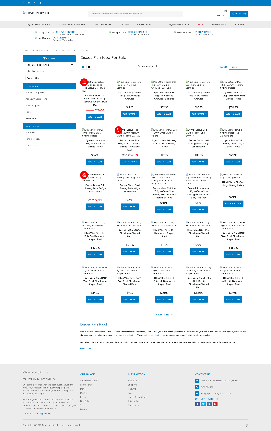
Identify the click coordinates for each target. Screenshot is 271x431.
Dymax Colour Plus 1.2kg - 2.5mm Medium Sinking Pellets (233, 95)
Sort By (224, 67)
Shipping (132, 385)
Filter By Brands (34, 71)
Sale (200, 24)
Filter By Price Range (37, 65)
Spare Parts (86, 385)
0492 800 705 (207, 387)
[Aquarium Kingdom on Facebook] (23, 3)
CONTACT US (239, 13)
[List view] (89, 67)
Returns (132, 389)
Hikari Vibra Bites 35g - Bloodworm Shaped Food (164, 233)
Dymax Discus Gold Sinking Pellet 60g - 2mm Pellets (130, 188)
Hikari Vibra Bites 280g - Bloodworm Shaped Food (130, 233)
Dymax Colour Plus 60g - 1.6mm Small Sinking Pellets (164, 143)
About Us (30, 132)
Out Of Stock (130, 161)
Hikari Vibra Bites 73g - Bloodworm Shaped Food (198, 233)
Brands (239, 24)
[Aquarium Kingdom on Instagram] (28, 3)
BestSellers (85, 401)
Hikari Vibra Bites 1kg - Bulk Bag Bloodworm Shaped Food (95, 236)
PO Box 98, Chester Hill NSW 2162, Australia (220, 381)
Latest (83, 397)
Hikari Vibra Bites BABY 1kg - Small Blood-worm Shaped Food (233, 236)
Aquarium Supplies (38, 24)
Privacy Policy (135, 401)
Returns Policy (33, 139)
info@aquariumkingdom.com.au (216, 393)
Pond (83, 389)
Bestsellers (219, 24)
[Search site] (180, 14)
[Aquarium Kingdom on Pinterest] (34, 3)
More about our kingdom (35, 413)
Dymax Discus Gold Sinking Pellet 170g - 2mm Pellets (233, 143)
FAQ (130, 393)
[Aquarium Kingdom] (36, 12)
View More (163, 314)
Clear (37, 78)
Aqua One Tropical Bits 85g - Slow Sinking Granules (198, 95)
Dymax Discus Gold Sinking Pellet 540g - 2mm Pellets (95, 188)
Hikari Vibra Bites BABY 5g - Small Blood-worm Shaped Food (129, 281)
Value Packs (144, 24)
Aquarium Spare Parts (71, 24)
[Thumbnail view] (83, 67)
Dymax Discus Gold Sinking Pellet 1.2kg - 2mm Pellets (198, 143)
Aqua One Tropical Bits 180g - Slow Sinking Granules (129, 95)
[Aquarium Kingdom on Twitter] (40, 3)
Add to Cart (95, 116)
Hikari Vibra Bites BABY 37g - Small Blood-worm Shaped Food (95, 281)
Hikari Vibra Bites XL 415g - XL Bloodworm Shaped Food (233, 281)
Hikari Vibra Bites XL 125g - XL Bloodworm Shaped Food (164, 281)
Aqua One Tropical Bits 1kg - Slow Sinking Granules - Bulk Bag (164, 95)
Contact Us (31, 145)
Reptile (124, 24)
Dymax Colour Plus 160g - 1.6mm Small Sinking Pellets (95, 143)
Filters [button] (50, 58)
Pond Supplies (102, 24)
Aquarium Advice (179, 24)
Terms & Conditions (137, 397)
